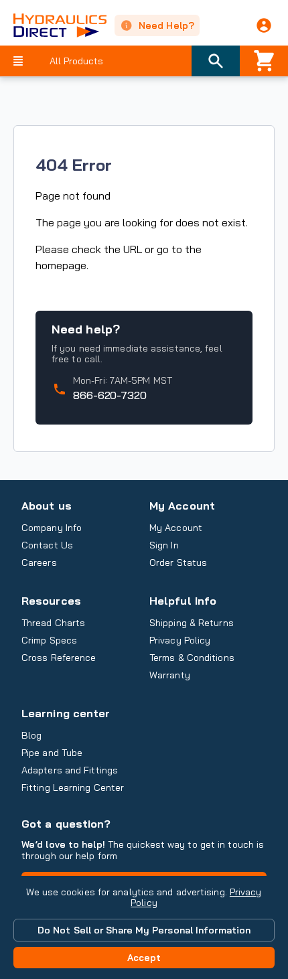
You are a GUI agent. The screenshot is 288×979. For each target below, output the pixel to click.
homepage (60, 265)
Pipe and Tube (51, 753)
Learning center (65, 713)
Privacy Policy (179, 640)
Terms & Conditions (191, 658)
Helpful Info (182, 600)
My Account (182, 505)
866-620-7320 (110, 395)
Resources (51, 600)
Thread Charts (53, 623)
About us (46, 505)
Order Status (178, 562)
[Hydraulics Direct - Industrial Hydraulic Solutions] (53, 25)
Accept (144, 958)
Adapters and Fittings (69, 770)
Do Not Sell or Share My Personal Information (144, 930)
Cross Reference (58, 658)
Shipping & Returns (191, 623)
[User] (264, 25)
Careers (39, 562)
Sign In (164, 545)
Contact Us (47, 545)
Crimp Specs (49, 640)
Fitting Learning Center (72, 787)
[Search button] (216, 61)
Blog (31, 735)
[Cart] (264, 61)
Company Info (51, 528)
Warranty (169, 675)
